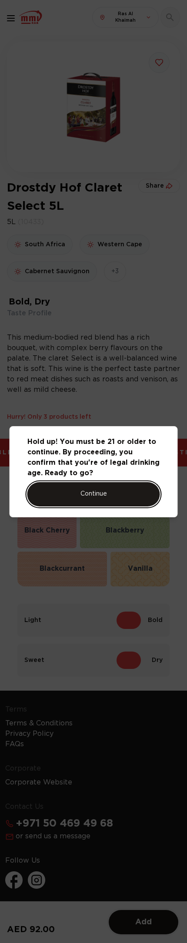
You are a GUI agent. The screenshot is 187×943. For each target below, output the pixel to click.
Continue (93, 493)
